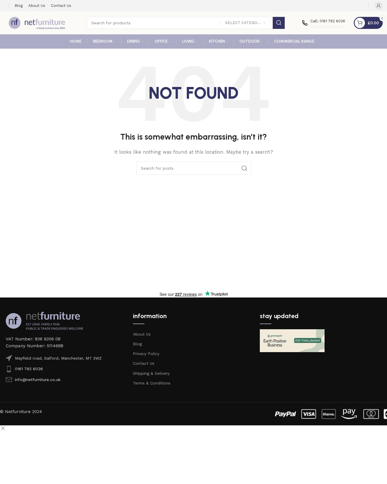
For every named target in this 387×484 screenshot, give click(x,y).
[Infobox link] (323, 23)
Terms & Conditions (151, 383)
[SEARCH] (279, 23)
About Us (142, 334)
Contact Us (143, 363)
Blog (137, 344)
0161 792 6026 (29, 368)
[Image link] (44, 320)
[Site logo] (37, 22)
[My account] (379, 5)
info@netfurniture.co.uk (37, 379)
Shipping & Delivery (151, 373)
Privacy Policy (146, 353)
